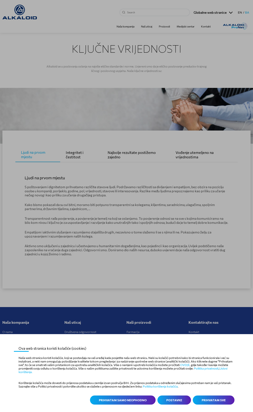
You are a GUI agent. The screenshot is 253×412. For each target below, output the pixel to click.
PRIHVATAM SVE (214, 400)
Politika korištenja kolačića (160, 386)
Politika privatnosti (206, 368)
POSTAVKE (174, 400)
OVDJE (185, 365)
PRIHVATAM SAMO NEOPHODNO (123, 400)
